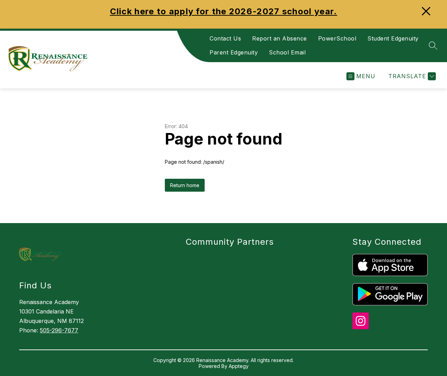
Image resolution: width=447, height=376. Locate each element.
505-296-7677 (59, 330)
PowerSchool (337, 38)
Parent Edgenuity (234, 52)
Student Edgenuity (393, 38)
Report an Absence (279, 38)
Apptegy (239, 366)
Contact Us (225, 38)
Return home (184, 185)
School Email (287, 52)
